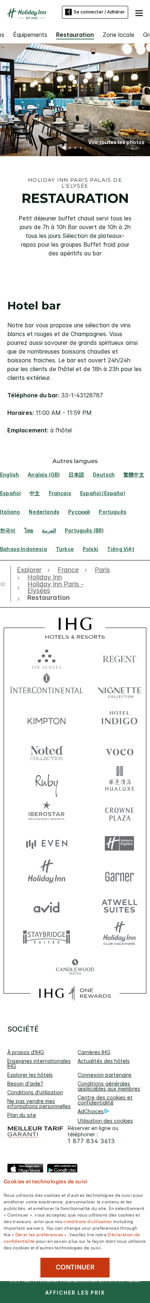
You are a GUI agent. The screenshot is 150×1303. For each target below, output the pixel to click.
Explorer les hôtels (30, 1075)
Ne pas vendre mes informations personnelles (39, 1103)
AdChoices (91, 1111)
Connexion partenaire (104, 1075)
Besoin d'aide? (25, 1083)
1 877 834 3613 (91, 1141)
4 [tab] (81, 148)
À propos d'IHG (25, 1052)
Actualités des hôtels (104, 1061)
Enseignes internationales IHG (39, 1063)
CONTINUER (75, 1267)
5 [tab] (86, 148)
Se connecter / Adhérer (99, 12)
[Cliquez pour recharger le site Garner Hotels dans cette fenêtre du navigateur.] (119, 874)
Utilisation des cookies (105, 1121)
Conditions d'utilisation (35, 1092)
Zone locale (118, 34)
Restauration (75, 34)
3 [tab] (75, 148)
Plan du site (21, 1115)
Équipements (30, 34)
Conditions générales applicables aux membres (109, 1086)
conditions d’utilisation (87, 1221)
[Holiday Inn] (27, 13)
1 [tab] (64, 148)
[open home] (5, 583)
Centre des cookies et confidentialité (105, 1100)
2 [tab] (70, 148)
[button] (139, 12)
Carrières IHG (94, 1052)
